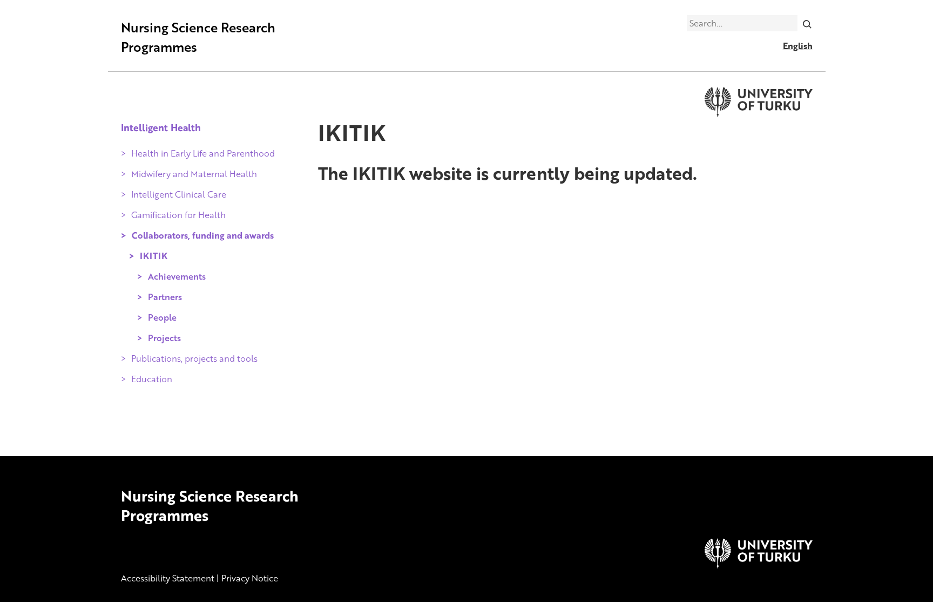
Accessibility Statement (167, 578)
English (798, 45)
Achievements (177, 276)
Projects (164, 337)
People (162, 317)
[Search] (807, 23)
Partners (165, 296)
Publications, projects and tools (194, 358)
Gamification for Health (178, 214)
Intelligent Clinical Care (178, 194)
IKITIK (153, 255)
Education (151, 378)
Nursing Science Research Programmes (198, 37)
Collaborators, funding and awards (203, 235)
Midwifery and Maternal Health (194, 173)
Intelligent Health (161, 127)
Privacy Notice (249, 578)
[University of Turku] (759, 565)
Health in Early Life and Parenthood (203, 153)
